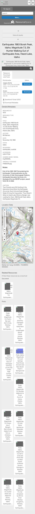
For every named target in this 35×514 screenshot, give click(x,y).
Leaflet (9, 262)
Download (27, 84)
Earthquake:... (8, 297)
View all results (18, 35)
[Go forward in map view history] (4, 236)
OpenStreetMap (22, 262)
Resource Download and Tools (6, 75)
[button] (17, 233)
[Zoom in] (4, 209)
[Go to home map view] (4, 233)
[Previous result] (18, 31)
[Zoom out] (4, 229)
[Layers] (30, 210)
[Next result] (18, 39)
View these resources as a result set (15, 276)
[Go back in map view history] (4, 239)
